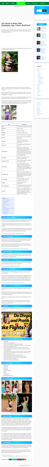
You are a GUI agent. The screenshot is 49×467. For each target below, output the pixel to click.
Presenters (39, 91)
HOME (3, 3)
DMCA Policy (39, 109)
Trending (38, 94)
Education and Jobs (40, 68)
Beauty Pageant (40, 78)
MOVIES (13, 3)
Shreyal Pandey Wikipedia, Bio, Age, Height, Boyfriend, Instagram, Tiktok (17, 121)
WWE (38, 92)
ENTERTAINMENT (20, 3)
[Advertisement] (16, 14)
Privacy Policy (39, 110)
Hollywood (38, 84)
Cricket (38, 106)
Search (44, 10)
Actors (38, 71)
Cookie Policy (39, 105)
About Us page (34, 3)
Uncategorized (39, 95)
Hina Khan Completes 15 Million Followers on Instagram (13, 233)
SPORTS (7, 3)
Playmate (38, 85)
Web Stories (42, 3)
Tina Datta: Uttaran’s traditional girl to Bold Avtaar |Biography (14, 282)
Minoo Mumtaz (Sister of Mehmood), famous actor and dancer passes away (14, 456)
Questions (28, 3)
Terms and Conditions (40, 113)
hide (7, 198)
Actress (38, 74)
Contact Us (38, 103)
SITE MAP (38, 112)
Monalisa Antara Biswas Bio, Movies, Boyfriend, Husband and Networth (16, 248)
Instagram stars (40, 81)
